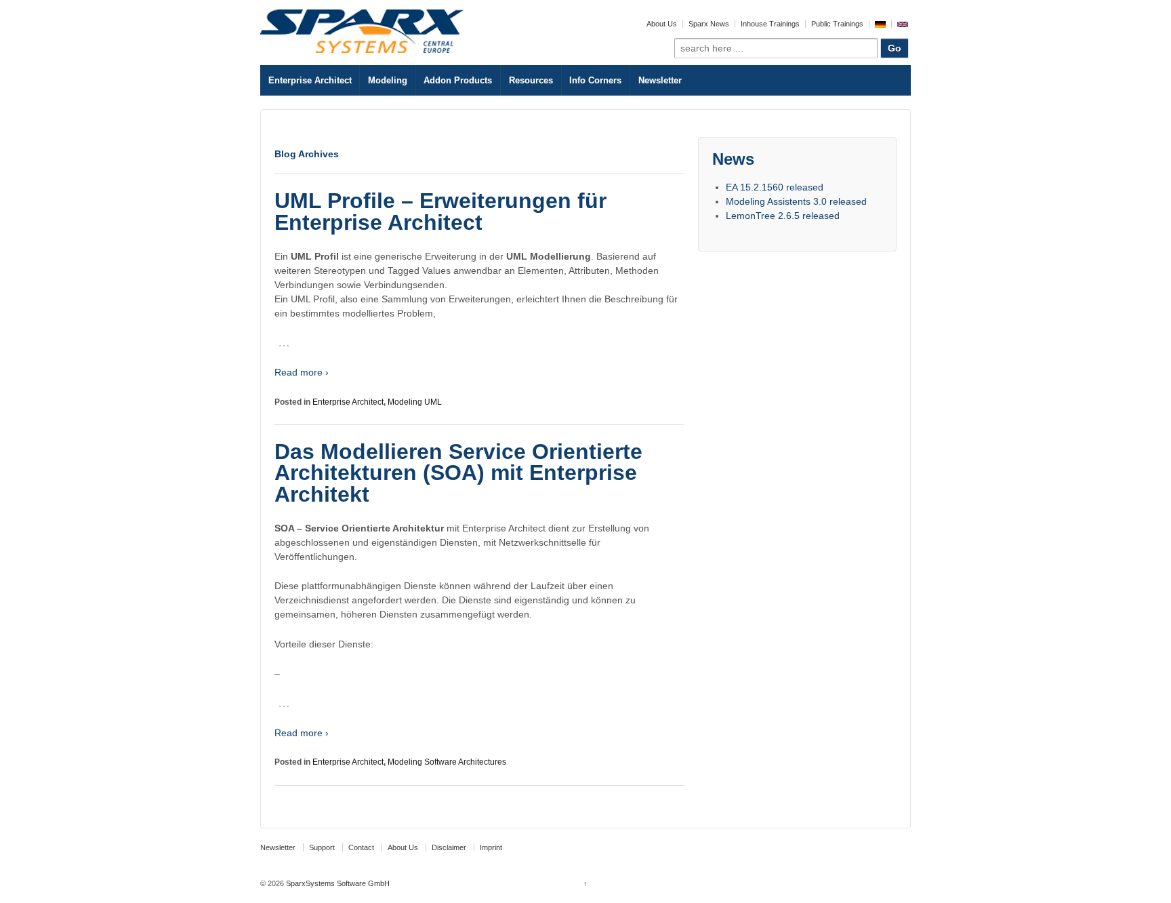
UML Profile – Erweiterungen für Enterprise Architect (440, 211)
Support (322, 847)
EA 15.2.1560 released (774, 187)
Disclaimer (449, 847)
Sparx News (709, 24)
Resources (531, 80)
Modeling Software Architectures (447, 762)
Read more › (301, 372)
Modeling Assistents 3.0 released (796, 201)
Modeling (387, 80)
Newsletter (660, 80)
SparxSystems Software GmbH (337, 883)
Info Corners (595, 80)
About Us (661, 24)
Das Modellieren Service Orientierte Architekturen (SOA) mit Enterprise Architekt (458, 472)
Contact (361, 847)
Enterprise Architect (310, 80)
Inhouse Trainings (770, 24)
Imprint (491, 847)
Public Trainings (837, 24)
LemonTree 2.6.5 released (783, 215)
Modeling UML (415, 402)
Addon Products (458, 80)
